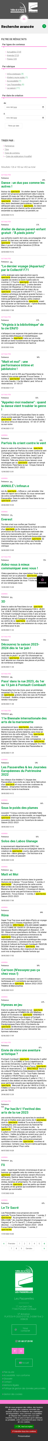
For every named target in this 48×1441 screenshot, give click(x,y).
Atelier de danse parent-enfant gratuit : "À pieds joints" (23, 231)
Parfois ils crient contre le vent (23, 443)
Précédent (3, 1243)
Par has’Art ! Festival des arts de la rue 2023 (21, 1110)
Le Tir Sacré (10, 1208)
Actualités (6, 175)
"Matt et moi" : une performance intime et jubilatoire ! (17, 365)
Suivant (44, 1248)
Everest (6, 519)
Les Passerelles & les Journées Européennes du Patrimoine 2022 (24, 770)
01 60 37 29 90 (24, 1342)
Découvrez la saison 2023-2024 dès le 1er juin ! (20, 646)
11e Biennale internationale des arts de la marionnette (24, 720)
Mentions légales (11, 1385)
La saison (11, 88)
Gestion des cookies (13, 1394)
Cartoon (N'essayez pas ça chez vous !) (20, 971)
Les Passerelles (14, 84)
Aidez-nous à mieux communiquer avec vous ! (19, 566)
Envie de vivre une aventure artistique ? (20, 1052)
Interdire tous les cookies (25, 1431)
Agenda (4, 435)
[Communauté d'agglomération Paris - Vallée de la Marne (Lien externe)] (24, 1269)
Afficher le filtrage (44, 26)
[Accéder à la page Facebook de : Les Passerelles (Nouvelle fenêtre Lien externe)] (15, 1351)
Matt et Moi (9, 874)
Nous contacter (25, 1329)
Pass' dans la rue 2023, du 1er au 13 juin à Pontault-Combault (23, 683)
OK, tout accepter (25, 1426)
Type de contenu (12, 153)
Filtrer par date (13, 126)
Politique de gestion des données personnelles (25, 1388)
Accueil (25, 1362)
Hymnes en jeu (11, 1005)
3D (3, 601)
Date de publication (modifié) (19, 156)
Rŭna (5, 915)
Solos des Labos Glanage (19, 841)
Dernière (29, 1248)
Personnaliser (24, 1436)
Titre (7, 149)
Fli (3, 1165)
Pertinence (9, 146)
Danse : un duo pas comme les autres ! (23, 184)
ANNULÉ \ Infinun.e (15, 486)
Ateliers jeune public (16, 77)
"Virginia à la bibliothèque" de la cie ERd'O (22, 326)
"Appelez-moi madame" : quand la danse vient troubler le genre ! (23, 405)
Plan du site (9, 1372)
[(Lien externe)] (18, 7)
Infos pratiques (14, 74)
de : (5, 103)
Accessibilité (12, 81)
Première (11, 1244)
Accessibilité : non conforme (17, 1375)
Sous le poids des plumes (19, 808)
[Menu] (24, 18)
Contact (7, 1381)
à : (5, 114)
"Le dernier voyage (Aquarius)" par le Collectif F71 (23, 268)
